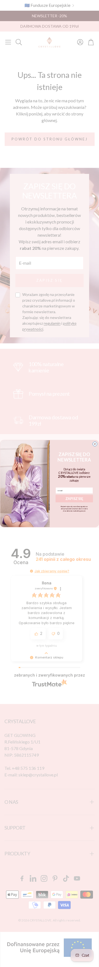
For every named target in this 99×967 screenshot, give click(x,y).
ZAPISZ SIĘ (74, 498)
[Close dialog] (95, 444)
